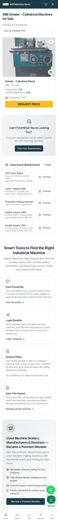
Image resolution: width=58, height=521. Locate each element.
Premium (47, 177)
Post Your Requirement (29, 148)
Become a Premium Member (25, 501)
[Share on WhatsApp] (51, 72)
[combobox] (29, 31)
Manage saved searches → (20, 409)
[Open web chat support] (51, 499)
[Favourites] (46, 4)
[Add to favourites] (51, 41)
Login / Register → (15, 339)
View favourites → (15, 302)
